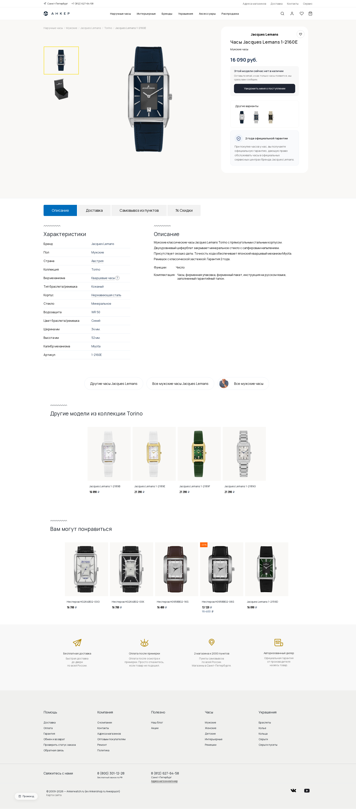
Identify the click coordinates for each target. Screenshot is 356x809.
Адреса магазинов (254, 3)
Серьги (263, 739)
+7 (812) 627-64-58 (82, 3)
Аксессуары (207, 14)
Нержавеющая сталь (106, 295)
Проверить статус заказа (60, 744)
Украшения (185, 14)
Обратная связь (54, 750)
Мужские (210, 722)
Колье (262, 728)
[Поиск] (282, 14)
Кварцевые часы (103, 278)
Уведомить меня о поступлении (264, 88)
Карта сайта (54, 795)
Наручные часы (120, 14)
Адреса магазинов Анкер (164, 781)
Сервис (307, 3)
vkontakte (293, 789)
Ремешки (210, 744)
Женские (210, 728)
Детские (210, 733)
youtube (307, 789)
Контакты (293, 3)
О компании (104, 722)
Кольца (263, 733)
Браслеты (265, 722)
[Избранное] (302, 14)
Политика (103, 750)
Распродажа (230, 14)
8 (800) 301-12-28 (110, 773)
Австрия (97, 261)
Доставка (277, 3)
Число (180, 267)
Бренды (167, 14)
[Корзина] (310, 14)
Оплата (48, 728)
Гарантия (49, 733)
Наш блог (157, 722)
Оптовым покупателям (111, 739)
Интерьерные (146, 14)
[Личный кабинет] (292, 14)
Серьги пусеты (268, 744)
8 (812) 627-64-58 (165, 773)
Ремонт (102, 744)
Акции (155, 728)
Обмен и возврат (54, 739)
